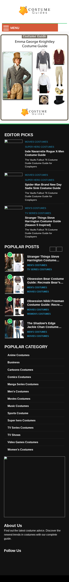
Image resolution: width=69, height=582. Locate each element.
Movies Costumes (36, 141)
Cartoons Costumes (20, 369)
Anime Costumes (18, 355)
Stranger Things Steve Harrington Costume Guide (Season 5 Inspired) (43, 221)
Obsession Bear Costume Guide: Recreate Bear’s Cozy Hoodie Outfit (45, 282)
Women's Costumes (39, 314)
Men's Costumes (35, 208)
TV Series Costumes (38, 213)
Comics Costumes (19, 376)
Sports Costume (18, 413)
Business (14, 362)
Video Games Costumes (23, 442)
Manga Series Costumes (23, 384)
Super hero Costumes (39, 146)
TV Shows (14, 434)
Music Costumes (18, 405)
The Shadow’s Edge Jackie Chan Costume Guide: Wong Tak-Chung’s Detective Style (44, 329)
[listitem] (43, 60)
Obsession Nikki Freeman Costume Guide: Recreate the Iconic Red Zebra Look (45, 306)
